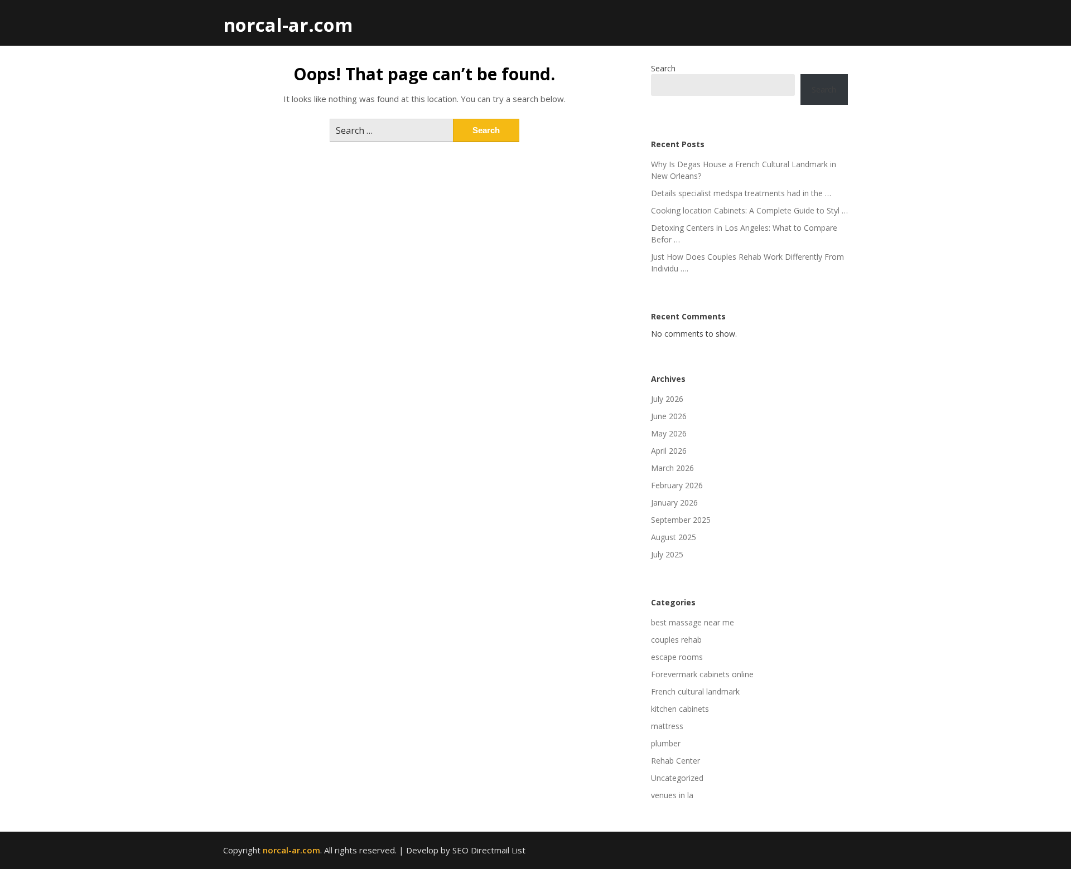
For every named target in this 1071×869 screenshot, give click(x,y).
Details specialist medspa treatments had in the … (741, 193)
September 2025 (681, 519)
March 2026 (672, 468)
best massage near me (692, 622)
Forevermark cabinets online (702, 674)
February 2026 (677, 485)
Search (663, 68)
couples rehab (676, 639)
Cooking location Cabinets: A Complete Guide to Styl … (749, 210)
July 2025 (667, 554)
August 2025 (673, 537)
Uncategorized (677, 778)
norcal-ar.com (288, 24)
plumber (666, 743)
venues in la (672, 795)
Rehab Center (675, 760)
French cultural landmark (695, 691)
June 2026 (669, 416)
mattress (667, 726)
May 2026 (669, 433)
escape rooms (677, 657)
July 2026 (667, 399)
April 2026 (669, 450)
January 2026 (674, 502)
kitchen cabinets (680, 708)
